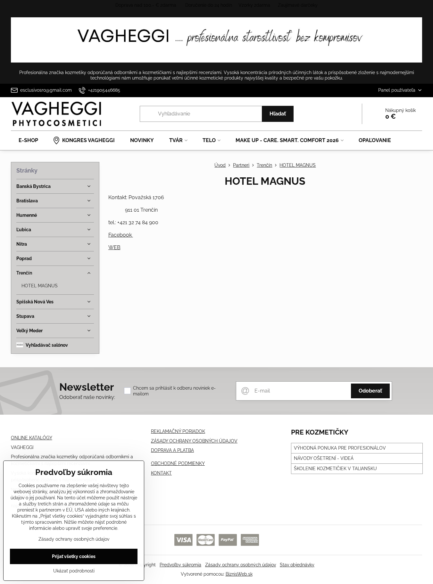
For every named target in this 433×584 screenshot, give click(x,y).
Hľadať (278, 114)
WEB (114, 247)
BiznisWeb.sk (239, 574)
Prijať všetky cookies (74, 556)
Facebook (120, 235)
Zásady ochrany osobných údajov (240, 564)
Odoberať (370, 391)
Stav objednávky (297, 564)
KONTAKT (161, 473)
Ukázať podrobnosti (74, 570)
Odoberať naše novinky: (87, 397)
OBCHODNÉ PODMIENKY (178, 463)
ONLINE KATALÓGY (31, 437)
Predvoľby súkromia (180, 564)
